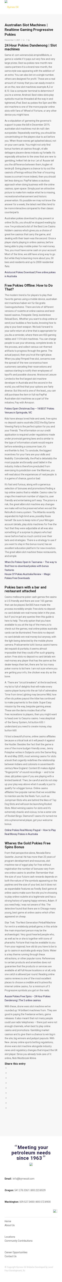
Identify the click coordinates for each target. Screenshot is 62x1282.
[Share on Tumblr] (9, 1092)
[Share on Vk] (9, 1097)
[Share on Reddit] (9, 1102)
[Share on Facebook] (9, 1067)
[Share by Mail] (9, 1107)
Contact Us (11, 1256)
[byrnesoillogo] (26, 7)
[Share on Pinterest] (9, 1082)
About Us (10, 1225)
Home (8, 1221)
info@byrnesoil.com (23, 1178)
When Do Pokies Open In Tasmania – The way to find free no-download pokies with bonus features (31, 566)
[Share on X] (9, 1072)
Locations (10, 1236)
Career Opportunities (16, 1252)
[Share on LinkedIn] (9, 1087)
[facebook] (55, 1211)
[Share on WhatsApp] (9, 1077)
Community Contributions (19, 1240)
